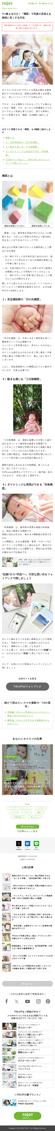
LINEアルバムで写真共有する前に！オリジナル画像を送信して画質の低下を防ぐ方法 (31, 967)
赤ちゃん (35, 817)
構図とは (10, 138)
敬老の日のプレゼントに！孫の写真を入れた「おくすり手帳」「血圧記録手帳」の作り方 (31, 877)
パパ (14, 812)
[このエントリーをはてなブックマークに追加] (27, 843)
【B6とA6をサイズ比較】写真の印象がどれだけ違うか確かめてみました (32, 887)
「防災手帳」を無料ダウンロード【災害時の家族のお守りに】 (32, 927)
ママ (26, 812)
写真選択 (18, 817)
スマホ (40, 808)
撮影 (39, 812)
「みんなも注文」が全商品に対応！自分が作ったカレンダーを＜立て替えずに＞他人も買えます (32, 917)
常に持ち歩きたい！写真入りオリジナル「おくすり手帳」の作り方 (32, 907)
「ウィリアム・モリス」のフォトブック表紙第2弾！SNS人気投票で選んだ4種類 (32, 897)
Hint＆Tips (12, 8)
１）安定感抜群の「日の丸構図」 (22, 142)
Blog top (27, 984)
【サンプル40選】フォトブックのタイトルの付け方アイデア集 (32, 957)
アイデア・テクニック (19, 808)
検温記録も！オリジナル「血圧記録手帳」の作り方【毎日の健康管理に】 (32, 947)
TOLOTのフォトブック (28, 686)
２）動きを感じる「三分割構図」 (22, 147)
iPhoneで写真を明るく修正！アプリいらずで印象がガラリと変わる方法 (31, 937)
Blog (4, 8)
